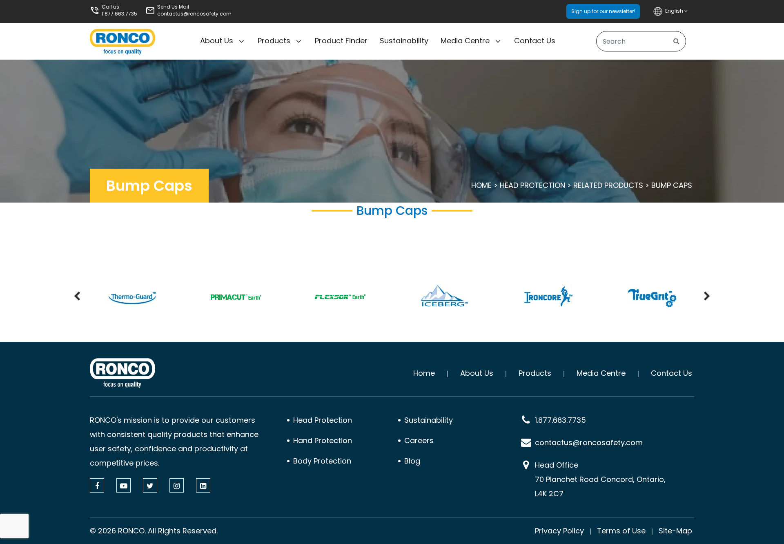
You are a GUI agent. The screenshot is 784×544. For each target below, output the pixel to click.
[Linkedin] (203, 485)
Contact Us (534, 41)
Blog (412, 461)
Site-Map (675, 531)
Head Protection (532, 185)
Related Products (608, 185)
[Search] (676, 41)
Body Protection (322, 461)
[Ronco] (122, 373)
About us (216, 41)
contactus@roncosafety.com (194, 13)
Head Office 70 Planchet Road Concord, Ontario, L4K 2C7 (600, 479)
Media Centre (465, 41)
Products (274, 41)
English (674, 10)
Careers (419, 440)
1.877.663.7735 (119, 13)
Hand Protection (322, 440)
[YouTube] (123, 485)
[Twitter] (150, 485)
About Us (476, 373)
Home (481, 185)
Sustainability (404, 41)
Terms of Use (621, 531)
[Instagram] (176, 485)
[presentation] (77, 297)
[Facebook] (97, 485)
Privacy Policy (559, 531)
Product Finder (341, 41)
